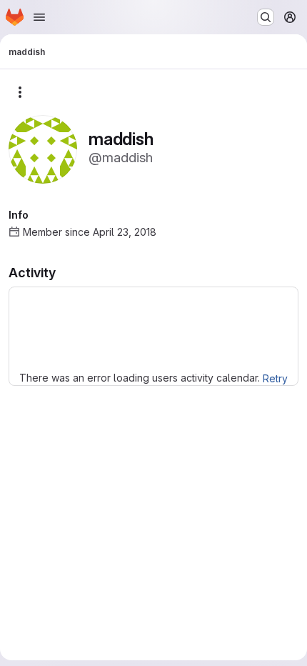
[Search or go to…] (265, 17)
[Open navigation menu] (39, 17)
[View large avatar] (43, 148)
